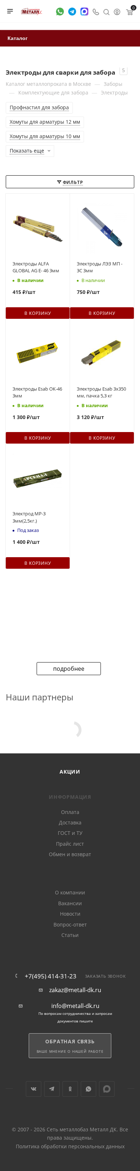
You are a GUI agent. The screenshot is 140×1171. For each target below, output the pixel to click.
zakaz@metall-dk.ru (75, 990)
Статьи (70, 935)
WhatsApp (88, 1089)
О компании (70, 892)
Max (107, 1089)
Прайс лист (70, 843)
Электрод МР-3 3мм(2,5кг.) (29, 517)
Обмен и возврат (70, 854)
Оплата (70, 812)
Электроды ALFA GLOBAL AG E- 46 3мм (36, 267)
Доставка (70, 822)
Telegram (52, 1089)
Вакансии (70, 903)
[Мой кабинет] (117, 11)
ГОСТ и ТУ (70, 832)
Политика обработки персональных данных (70, 1146)
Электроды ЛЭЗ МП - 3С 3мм (99, 267)
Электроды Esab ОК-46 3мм (37, 392)
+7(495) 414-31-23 (50, 976)
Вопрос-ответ (70, 924)
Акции (70, 771)
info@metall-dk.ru (75, 1006)
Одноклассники (70, 1089)
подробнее (68, 669)
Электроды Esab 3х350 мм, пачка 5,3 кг (101, 392)
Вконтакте (33, 1089)
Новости (70, 913)
